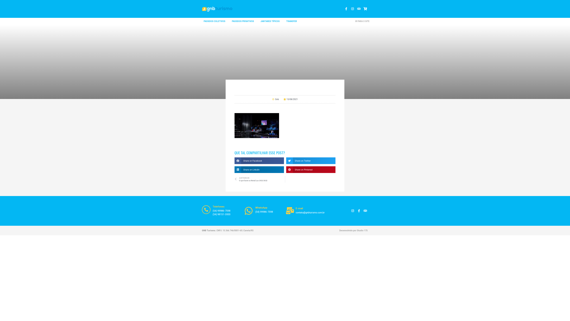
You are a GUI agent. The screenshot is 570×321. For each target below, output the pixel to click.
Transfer (291, 21)
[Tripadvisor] (359, 9)
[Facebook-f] (346, 9)
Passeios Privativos (243, 21)
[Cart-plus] (365, 9)
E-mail (299, 208)
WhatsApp (261, 207)
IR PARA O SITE (362, 21)
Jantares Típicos (270, 21)
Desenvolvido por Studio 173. (353, 230)
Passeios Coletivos (214, 21)
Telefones (218, 206)
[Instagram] (353, 9)
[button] (259, 160)
